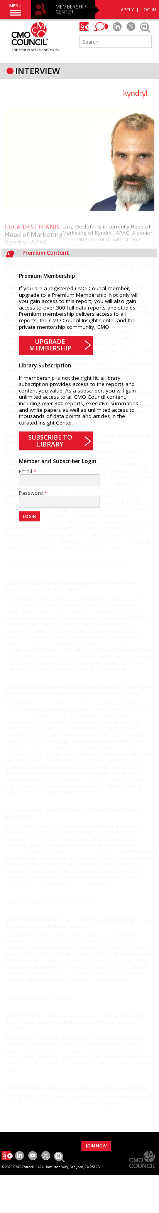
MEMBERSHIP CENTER (71, 9)
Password (31, 493)
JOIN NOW (96, 1146)
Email (25, 471)
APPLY (127, 9)
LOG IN (148, 9)
